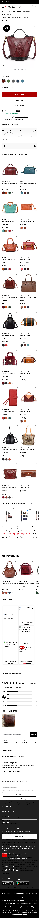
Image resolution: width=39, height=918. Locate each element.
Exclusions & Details (14, 858)
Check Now (24, 858)
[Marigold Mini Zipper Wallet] (28, 206)
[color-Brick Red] (3, 418)
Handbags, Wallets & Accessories (20, 11)
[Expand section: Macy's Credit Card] (19, 811)
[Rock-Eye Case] (28, 473)
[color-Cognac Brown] (21, 228)
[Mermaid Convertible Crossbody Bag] (10, 473)
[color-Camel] (25, 307)
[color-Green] (9, 193)
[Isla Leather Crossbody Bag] (27, 569)
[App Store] (8, 883)
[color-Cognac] (6, 193)
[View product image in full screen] (4, 65)
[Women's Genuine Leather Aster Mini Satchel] (28, 245)
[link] (10, 187)
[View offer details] (19, 146)
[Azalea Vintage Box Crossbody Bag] (10, 359)
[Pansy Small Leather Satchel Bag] (10, 245)
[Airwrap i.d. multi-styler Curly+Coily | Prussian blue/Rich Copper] (24, 516)
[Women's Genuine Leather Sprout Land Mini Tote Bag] (10, 206)
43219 (18, 111)
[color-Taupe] (6, 231)
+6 (31, 269)
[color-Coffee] (3, 593)
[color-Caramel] (3, 269)
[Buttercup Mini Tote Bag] (10, 283)
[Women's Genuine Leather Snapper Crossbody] (28, 359)
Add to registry (19, 105)
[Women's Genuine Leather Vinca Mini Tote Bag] (28, 397)
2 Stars (4, 702)
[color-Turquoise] (21, 193)
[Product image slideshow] (19, 48)
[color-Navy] (6, 269)
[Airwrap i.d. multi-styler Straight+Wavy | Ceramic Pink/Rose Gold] (9, 516)
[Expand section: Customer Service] (19, 806)
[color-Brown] (3, 193)
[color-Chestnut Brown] (6, 418)
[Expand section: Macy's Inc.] (19, 822)
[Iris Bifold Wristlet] (10, 397)
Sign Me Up (19, 836)
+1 (12, 193)
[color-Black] (28, 193)
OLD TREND (6, 15)
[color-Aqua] (3, 231)
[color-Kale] (9, 307)
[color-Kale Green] (9, 418)
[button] (6, 11)
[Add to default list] (17, 160)
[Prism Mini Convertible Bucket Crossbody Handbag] (10, 435)
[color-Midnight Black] (3, 459)
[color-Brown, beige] (21, 421)
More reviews (19, 794)
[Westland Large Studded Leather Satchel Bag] (28, 283)
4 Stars (4, 695)
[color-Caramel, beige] (25, 421)
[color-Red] (9, 231)
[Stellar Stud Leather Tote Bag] (28, 435)
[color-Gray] (9, 497)
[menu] (3, 7)
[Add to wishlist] (34, 25)
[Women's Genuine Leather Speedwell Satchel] (28, 321)
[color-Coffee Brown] (25, 228)
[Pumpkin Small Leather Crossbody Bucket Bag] (10, 569)
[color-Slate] (3, 345)
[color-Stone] (21, 307)
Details (11, 87)
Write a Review (33, 683)
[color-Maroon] (3, 383)
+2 (12, 592)
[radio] (3, 193)
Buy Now (19, 100)
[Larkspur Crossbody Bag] (10, 168)
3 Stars (4, 698)
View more (6, 139)
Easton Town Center (21, 117)
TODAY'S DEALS (7, 2)
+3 (12, 459)
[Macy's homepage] (2, 11)
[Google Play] (23, 883)
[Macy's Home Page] (10, 6)
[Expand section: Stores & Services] (19, 816)
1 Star (4, 705)
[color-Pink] (21, 269)
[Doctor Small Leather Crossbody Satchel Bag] (28, 168)
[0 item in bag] (36, 6)
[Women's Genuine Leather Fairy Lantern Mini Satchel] (10, 321)
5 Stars (4, 691)
